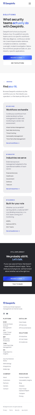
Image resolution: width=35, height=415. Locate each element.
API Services (23, 325)
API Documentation (25, 328)
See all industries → (13, 189)
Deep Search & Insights (7, 352)
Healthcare (9, 176)
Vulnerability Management (14, 136)
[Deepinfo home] (9, 3)
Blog (20, 383)
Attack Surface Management (15, 127)
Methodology (7, 363)
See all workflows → (12, 143)
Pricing (21, 396)
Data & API (23, 319)
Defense (9, 182)
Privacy (5, 410)
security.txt (25, 410)
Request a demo (16, 57)
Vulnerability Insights (25, 380)
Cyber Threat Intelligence (7, 332)
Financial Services (12, 173)
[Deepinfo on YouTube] (7, 314)
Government (10, 179)
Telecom (9, 185)
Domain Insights (24, 377)
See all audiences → (13, 231)
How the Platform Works (8, 360)
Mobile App (6, 369)
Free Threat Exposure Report (24, 389)
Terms (11, 410)
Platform (7, 319)
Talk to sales (17, 284)
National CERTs (11, 224)
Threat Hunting (11, 133)
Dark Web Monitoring (13, 130)
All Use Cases (23, 339)
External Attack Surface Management (8, 325)
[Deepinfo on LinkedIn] (4, 314)
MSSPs (8, 221)
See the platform (17, 63)
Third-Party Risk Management (15, 139)
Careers (5, 386)
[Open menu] (30, 3)
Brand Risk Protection (6, 339)
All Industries (23, 336)
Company (6, 374)
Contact (5, 389)
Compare (22, 393)
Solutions (23, 333)
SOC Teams (10, 227)
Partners (5, 383)
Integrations (7, 366)
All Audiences (23, 342)
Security (17, 410)
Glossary (21, 386)
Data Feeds (22, 322)
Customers (6, 380)
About (5, 377)
